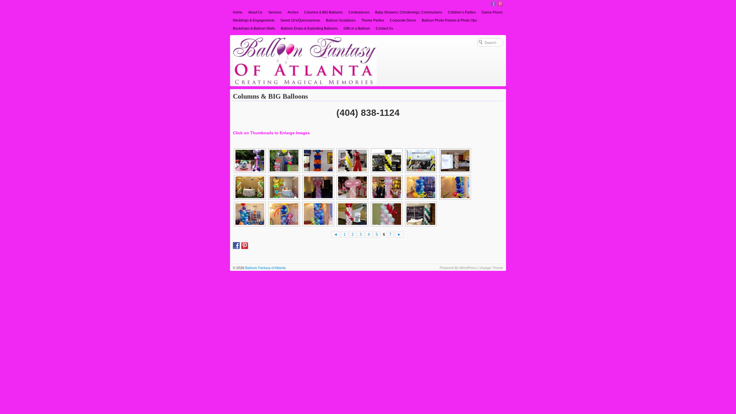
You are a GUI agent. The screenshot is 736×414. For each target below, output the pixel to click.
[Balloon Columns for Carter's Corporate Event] (420, 214)
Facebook (493, 4)
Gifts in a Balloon (357, 28)
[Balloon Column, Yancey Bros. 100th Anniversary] (352, 160)
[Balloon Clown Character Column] (283, 160)
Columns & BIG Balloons (323, 12)
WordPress (468, 268)
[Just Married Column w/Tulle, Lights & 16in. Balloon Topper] (317, 187)
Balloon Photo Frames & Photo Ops (449, 20)
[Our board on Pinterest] (244, 245)
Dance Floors (492, 12)
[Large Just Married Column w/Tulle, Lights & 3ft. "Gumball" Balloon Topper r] (386, 187)
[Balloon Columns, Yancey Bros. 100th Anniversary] (420, 160)
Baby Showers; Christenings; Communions (408, 12)
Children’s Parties (462, 12)
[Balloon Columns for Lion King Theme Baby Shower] (249, 187)
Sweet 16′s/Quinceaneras (300, 20)
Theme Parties (372, 20)
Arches (293, 12)
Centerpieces (358, 12)
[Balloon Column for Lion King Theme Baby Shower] (283, 187)
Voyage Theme (491, 268)
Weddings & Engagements (254, 20)
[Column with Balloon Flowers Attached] (352, 214)
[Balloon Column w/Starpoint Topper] (317, 160)
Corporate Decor (403, 20)
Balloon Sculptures (341, 20)
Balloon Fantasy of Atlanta (265, 268)
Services (275, 12)
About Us (255, 12)
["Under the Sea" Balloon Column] (420, 187)
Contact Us (384, 28)
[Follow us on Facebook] (236, 245)
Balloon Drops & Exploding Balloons (309, 28)
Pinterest (500, 4)
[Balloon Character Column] (249, 160)
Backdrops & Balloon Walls (254, 28)
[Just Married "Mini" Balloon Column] (352, 187)
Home (237, 12)
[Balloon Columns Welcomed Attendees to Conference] (454, 160)
